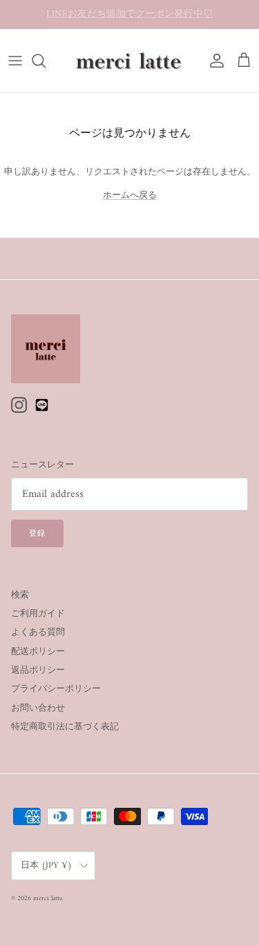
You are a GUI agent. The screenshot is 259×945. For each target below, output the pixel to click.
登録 (37, 533)
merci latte (47, 898)
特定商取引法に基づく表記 (65, 727)
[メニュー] (15, 60)
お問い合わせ (38, 708)
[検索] (45, 60)
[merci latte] (130, 60)
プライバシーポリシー (56, 689)
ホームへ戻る (130, 195)
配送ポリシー (38, 652)
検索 (20, 595)
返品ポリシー (38, 670)
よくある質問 (38, 632)
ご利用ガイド (38, 614)
